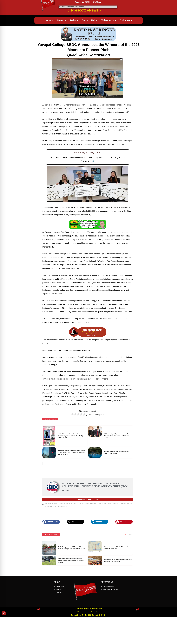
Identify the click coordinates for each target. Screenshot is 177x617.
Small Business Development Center (96, 503)
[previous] (44, 463)
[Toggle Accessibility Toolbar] (3, 613)
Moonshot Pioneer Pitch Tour (75, 503)
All (125, 534)
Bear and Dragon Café (51, 503)
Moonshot (62, 503)
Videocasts (107, 20)
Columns (125, 20)
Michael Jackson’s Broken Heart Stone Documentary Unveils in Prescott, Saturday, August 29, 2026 (70, 435)
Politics (74, 20)
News (60, 20)
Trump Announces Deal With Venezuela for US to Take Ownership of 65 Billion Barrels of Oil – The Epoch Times (71, 452)
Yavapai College (62, 506)
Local (130, 534)
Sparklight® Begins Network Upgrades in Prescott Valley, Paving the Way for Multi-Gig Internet (71, 560)
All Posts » (65, 490)
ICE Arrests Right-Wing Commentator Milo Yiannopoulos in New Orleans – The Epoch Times (116, 435)
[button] (51, 522)
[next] (49, 463)
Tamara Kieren (124, 503)
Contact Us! (88, 20)
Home (48, 20)
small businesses (113, 503)
